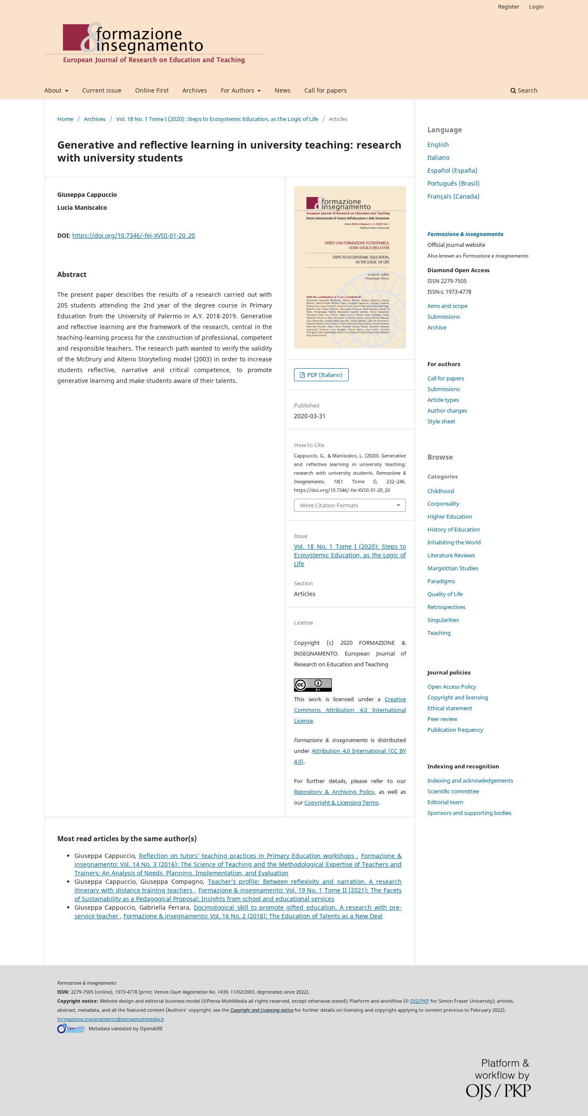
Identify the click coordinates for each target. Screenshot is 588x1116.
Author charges (447, 410)
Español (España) (452, 170)
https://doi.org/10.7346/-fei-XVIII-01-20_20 (133, 235)
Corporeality (443, 503)
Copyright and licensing (457, 697)
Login (536, 6)
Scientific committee (453, 791)
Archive (436, 327)
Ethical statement (449, 708)
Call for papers (325, 90)
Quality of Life (445, 594)
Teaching (439, 633)
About (53, 90)
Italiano (438, 157)
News (283, 90)
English (438, 144)
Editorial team (445, 802)
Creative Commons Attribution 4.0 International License (350, 709)
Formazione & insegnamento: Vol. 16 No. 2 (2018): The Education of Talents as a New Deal (253, 916)
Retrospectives (446, 607)
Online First (152, 90)
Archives (195, 90)
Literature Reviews (451, 555)
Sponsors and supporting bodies (469, 813)
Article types (443, 400)
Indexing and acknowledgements (470, 780)
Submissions (443, 316)
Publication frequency (455, 730)
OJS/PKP (419, 1001)
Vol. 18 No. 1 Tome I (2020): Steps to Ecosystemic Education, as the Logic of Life (217, 119)
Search (527, 90)
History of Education (453, 529)
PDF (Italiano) (324, 375)
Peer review (442, 719)
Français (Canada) (453, 196)
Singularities (443, 620)
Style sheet (441, 421)
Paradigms (441, 581)
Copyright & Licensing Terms (341, 802)
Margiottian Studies (452, 568)
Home (65, 119)
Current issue (101, 90)
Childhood (440, 491)
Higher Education (449, 516)
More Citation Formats (329, 505)
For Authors (238, 90)
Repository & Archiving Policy (334, 792)
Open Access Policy (451, 686)
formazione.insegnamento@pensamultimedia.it (110, 1019)
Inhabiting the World (454, 542)
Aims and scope (447, 306)
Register (508, 6)
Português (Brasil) (453, 183)
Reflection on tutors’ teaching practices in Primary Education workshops (248, 856)
